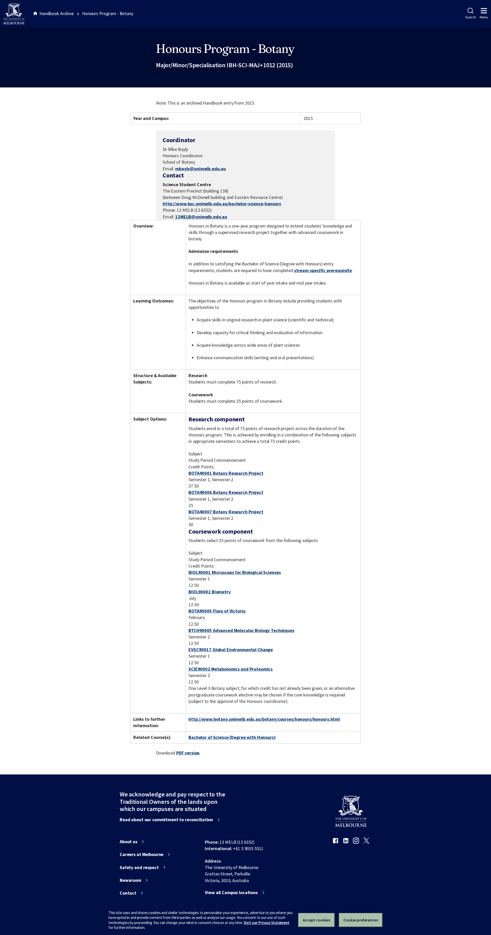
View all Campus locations (231, 892)
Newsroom (130, 880)
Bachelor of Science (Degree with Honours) (231, 737)
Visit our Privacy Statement (266, 922)
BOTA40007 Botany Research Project (225, 512)
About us (128, 841)
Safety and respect (139, 867)
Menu (484, 17)
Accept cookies (316, 919)
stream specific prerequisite (323, 270)
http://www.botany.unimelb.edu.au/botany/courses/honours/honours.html (264, 719)
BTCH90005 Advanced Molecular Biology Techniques (241, 630)
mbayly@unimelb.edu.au (200, 168)
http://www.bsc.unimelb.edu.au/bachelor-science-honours (222, 204)
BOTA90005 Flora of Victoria (216, 611)
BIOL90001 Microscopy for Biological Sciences (234, 572)
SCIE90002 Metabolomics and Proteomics (230, 669)
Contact (128, 893)
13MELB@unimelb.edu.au (201, 217)
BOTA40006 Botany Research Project (225, 492)
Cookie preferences (360, 919)
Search (470, 17)
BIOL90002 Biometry (209, 592)
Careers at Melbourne (141, 854)
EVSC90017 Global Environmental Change (230, 649)
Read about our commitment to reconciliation (166, 820)
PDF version (188, 753)
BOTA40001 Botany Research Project (225, 473)
